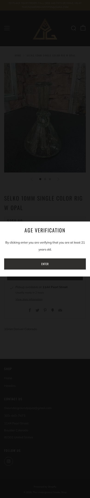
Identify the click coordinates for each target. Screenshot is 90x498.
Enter (45, 264)
